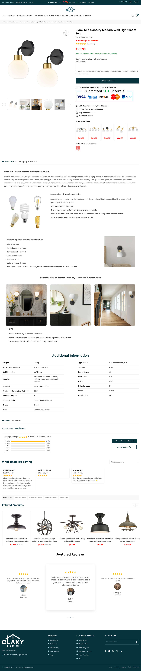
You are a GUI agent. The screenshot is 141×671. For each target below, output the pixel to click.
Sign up (136, 2)
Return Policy (83, 640)
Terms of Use (54, 651)
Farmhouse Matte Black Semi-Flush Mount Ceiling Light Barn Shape (98, 539)
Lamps (65, 15)
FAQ (80, 659)
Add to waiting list (107, 81)
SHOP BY (87, 15)
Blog (51, 655)
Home (6, 22)
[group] (15, 528)
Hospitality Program (85, 651)
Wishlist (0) (123, 2)
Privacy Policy (54, 648)
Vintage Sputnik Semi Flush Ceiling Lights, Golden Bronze (70, 539)
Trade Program (84, 648)
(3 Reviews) (90, 44)
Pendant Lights (24, 15)
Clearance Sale (101, 15)
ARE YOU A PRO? (7, 2)
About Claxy (54, 640)
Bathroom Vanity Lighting (29, 22)
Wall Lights (55, 15)
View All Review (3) (124, 447)
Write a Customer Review (124, 441)
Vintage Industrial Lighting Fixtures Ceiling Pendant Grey (126, 539)
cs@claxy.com (11, 650)
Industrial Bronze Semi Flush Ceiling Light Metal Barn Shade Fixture (15, 539)
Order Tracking (84, 655)
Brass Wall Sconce (20, 498)
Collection (75, 15)
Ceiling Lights (41, 15)
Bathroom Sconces (51, 498)
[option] (36, 62)
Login (130, 2)
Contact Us (53, 644)
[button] (137, 505)
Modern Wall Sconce (35, 498)
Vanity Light (64, 498)
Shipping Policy (84, 644)
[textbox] (124, 462)
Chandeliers (9, 15)
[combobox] (124, 462)
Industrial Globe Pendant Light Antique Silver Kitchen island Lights (42, 539)
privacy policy (83, 74)
